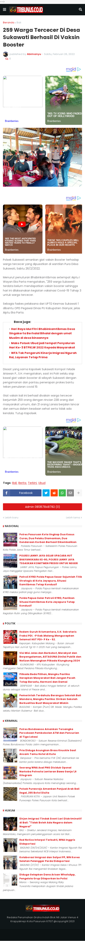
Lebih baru (11, 517)
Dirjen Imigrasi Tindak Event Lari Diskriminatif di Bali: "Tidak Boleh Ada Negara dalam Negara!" (50, 822)
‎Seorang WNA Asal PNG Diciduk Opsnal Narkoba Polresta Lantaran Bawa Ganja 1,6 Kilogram (47, 771)
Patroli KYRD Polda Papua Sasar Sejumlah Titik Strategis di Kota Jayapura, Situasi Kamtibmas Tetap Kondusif (50, 580)
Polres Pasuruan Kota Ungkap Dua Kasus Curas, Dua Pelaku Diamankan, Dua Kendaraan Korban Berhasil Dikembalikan (47, 538)
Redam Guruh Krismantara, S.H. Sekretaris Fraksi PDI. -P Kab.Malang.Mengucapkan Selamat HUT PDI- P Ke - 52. (47, 635)
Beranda (8, 22)
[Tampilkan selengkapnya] (78, 492)
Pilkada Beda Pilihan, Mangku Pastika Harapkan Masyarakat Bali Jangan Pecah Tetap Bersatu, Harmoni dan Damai (47, 677)
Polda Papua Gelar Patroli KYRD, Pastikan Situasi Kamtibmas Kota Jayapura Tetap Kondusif (47, 601)
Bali (19, 22)
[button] (4, 10)
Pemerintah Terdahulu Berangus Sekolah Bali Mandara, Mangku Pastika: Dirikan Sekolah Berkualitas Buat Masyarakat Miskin (50, 699)
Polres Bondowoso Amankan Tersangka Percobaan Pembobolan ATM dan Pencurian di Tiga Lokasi (49, 732)
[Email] (70, 492)
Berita (22, 482)
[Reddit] (54, 492)
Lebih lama (73, 517)
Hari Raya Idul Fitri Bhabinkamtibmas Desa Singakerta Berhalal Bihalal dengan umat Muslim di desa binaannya (42, 333)
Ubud (41, 482)
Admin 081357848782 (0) (42, 507)
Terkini (32, 482)
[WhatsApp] (62, 492)
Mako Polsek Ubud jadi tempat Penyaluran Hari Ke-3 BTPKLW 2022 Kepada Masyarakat (42, 345)
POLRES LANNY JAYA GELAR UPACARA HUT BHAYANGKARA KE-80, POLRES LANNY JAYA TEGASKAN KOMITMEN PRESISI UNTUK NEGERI (48, 559)
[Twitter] (46, 492)
